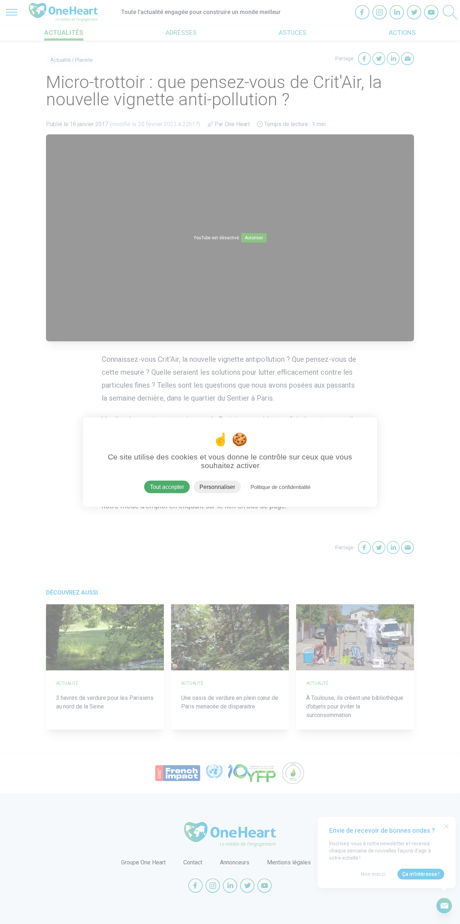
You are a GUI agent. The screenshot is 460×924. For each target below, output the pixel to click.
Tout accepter (167, 487)
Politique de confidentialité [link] (280, 487)
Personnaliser (217, 487)
